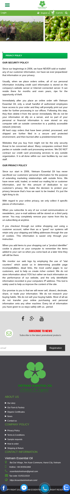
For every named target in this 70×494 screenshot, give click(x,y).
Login (4, 12)
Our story (11, 403)
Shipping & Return (15, 448)
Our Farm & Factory (15, 407)
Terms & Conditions (16, 435)
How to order (13, 444)
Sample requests (14, 439)
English (44, 13)
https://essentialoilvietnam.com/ (23, 480)
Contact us (12, 421)
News (9, 416)
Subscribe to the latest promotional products (40, 335)
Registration (55, 348)
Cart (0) (59, 13)
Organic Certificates (16, 412)
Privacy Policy (13, 430)
